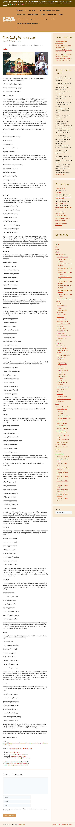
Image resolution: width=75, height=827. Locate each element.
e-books (52, 19)
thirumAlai (60, 394)
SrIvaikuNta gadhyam (65, 418)
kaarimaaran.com (61, 215)
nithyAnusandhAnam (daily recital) (50, 10)
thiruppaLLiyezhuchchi (22, 762)
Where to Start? (13, 1)
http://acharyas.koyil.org (18, 756)
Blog (56, 247)
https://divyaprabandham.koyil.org (21, 748)
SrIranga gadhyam (64, 416)
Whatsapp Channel (13, 2)
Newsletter (67, 2)
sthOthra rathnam (62, 428)
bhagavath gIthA (35, 1)
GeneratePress (21, 824)
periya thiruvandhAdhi (64, 324)
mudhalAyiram (21, 14)
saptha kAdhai (61, 426)
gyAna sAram (61, 421)
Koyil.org (5, 1)
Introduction (20, 10)
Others (61, 14)
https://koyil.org (15, 752)
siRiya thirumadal (62, 330)
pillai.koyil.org (59, 213)
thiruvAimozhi (52, 14)
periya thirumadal (62, 321)
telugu (57, 449)
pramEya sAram (62, 423)
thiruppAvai (60, 401)
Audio (57, 244)
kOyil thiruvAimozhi (63, 456)
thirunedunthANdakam (64, 299)
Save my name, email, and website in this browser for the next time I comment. (26, 810)
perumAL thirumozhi (63, 387)
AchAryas (20, 1)
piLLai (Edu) (27, 1)
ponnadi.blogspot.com (62, 218)
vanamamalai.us (60, 220)
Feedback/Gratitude (34, 2)
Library (5, 5)
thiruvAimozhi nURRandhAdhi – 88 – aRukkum (17, 763)
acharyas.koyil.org (61, 203)
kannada (58, 340)
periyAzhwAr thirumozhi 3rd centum (62, 376)
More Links (58, 225)
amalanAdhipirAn (62, 348)
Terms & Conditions (66, 824)
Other (57, 404)
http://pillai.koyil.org (24, 758)
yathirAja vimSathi (62, 442)
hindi (6, 762)
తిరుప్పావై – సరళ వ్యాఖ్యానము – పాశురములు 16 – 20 (16, 765)
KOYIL (9, 18)
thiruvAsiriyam (61, 333)
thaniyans (32, 10)
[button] (17, 28)
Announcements (23, 2)
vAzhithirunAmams (63, 439)
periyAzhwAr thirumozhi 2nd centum (63, 370)
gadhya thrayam (62, 409)
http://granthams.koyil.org (19, 754)
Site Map (65, 1)
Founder (53, 2)
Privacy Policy (56, 824)
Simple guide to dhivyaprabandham (27, 23)
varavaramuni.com (61, 223)
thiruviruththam (62, 338)
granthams (55, 1)
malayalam (59, 343)
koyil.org (58, 192)
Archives (58, 509)
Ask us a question (45, 2)
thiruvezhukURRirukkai (64, 335)
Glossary (44, 19)
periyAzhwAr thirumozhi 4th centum (63, 382)
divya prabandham (46, 1)
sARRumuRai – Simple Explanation (27, 19)
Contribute (60, 2)
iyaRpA (43, 14)
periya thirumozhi (62, 257)
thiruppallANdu (62, 396)
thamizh (58, 451)
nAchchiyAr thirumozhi (64, 355)
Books (60, 1)
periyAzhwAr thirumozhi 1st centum (62, 364)
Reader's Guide (60, 174)
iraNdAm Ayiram (33, 14)
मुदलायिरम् (5, 49)
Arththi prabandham (63, 406)
